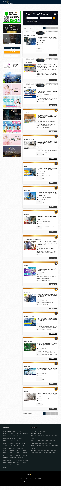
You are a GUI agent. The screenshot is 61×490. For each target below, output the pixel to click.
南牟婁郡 (50, 453)
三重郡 (55, 450)
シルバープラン (25, 465)
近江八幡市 (42, 435)
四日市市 (46, 453)
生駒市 (35, 440)
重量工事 (24, 450)
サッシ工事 (18, 440)
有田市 (40, 447)
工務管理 (24, 462)
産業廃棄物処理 (5, 457)
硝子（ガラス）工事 (6, 441)
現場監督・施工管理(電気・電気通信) (9, 462)
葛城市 (43, 443)
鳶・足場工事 (18, 433)
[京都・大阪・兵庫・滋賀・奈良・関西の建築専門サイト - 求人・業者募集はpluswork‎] (30, 475)
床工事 (24, 445)
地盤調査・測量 (20, 457)
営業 (3, 465)
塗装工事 (17, 436)
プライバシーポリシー (33, 478)
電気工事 (22, 448)
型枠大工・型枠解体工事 (7, 431)
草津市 (53, 435)
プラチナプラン (12, 465)
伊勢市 (33, 453)
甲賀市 (47, 436)
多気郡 (36, 452)
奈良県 (32, 440)
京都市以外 (39, 430)
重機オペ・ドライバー (13, 457)
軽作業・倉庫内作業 (19, 459)
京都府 (32, 430)
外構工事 (11, 441)
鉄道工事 (11, 452)
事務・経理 (19, 464)
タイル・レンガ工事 (20, 441)
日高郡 (50, 447)
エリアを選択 (46, 17)
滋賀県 (32, 435)
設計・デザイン (5, 464)
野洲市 (57, 436)
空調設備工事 (18, 447)
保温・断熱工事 (5, 447)
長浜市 (50, 435)
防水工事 (24, 436)
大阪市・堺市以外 (43, 431)
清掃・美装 (18, 455)
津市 (43, 453)
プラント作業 (25, 455)
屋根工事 (13, 438)
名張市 (33, 452)
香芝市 (44, 441)
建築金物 (20, 438)
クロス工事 (5, 445)
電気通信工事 (5, 450)
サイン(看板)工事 (12, 440)
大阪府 (32, 431)
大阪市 (35, 431)
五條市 (50, 443)
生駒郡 (54, 440)
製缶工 (11, 455)
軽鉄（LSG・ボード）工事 (20, 443)
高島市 (40, 436)
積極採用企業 (5, 467)
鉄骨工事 (4, 433)
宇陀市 (36, 443)
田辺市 (50, 445)
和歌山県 (32, 445)
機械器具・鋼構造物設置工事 (7, 448)
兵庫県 (32, 433)
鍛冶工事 (11, 433)
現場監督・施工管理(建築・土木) (8, 460)
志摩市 (42, 450)
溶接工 (4, 455)
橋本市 (47, 445)
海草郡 (56, 445)
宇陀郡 (51, 440)
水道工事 (17, 450)
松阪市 (52, 450)
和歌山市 (46, 447)
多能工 (24, 453)
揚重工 (17, 453)
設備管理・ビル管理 (16, 448)
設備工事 (24, 447)
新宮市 (33, 447)
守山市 (33, 436)
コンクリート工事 (12, 435)
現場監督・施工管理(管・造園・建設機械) (21, 460)
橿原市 (39, 440)
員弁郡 (47, 452)
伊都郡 (53, 445)
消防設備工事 (12, 450)
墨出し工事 (5, 459)
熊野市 (48, 450)
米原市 (35, 435)
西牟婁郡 (54, 447)
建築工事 (11, 430)
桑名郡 (35, 450)
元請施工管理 (18, 462)
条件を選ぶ (11, 51)
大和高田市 (37, 441)
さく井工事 (11, 453)
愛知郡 (54, 436)
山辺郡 (41, 441)
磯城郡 (33, 441)
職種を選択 (32, 17)
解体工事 (4, 435)
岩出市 (43, 447)
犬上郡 (39, 435)
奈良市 (54, 441)
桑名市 (36, 453)
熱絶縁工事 (5, 453)
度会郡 (50, 452)
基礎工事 (17, 430)
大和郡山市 (42, 440)
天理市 (33, 443)
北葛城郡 (47, 440)
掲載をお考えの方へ (25, 476)
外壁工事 (4, 436)
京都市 (35, 430)
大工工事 (17, 445)
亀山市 (40, 452)
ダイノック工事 (12, 447)
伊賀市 (54, 452)
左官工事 (11, 436)
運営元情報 (36, 476)
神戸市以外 (39, 433)
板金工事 (4, 440)
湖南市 (50, 436)
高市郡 (48, 441)
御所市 (46, 443)
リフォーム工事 (12, 445)
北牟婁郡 (40, 453)
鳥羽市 (39, 450)
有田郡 (40, 445)
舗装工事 (4, 452)
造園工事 (4, 443)
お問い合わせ (31, 476)
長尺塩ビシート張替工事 (7, 438)
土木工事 (4, 430)
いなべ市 (43, 452)
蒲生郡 (47, 435)
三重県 (32, 450)
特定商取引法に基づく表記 (24, 478)
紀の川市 (36, 445)
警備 (10, 459)
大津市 (36, 436)
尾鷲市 (45, 450)
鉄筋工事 (13, 431)
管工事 (18, 435)
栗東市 (56, 435)
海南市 (43, 445)
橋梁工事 (17, 452)
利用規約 (39, 478)
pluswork (29, 481)
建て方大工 (20, 431)
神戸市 (35, 433)
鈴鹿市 (57, 452)
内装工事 (11, 443)
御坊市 (36, 447)
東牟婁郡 (33, 448)
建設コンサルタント (13, 464)
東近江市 (43, 436)
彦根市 (33, 438)
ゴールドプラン (18, 465)
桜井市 (51, 441)
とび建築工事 (25, 433)
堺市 (38, 431)
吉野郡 (40, 443)
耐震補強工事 (25, 452)
